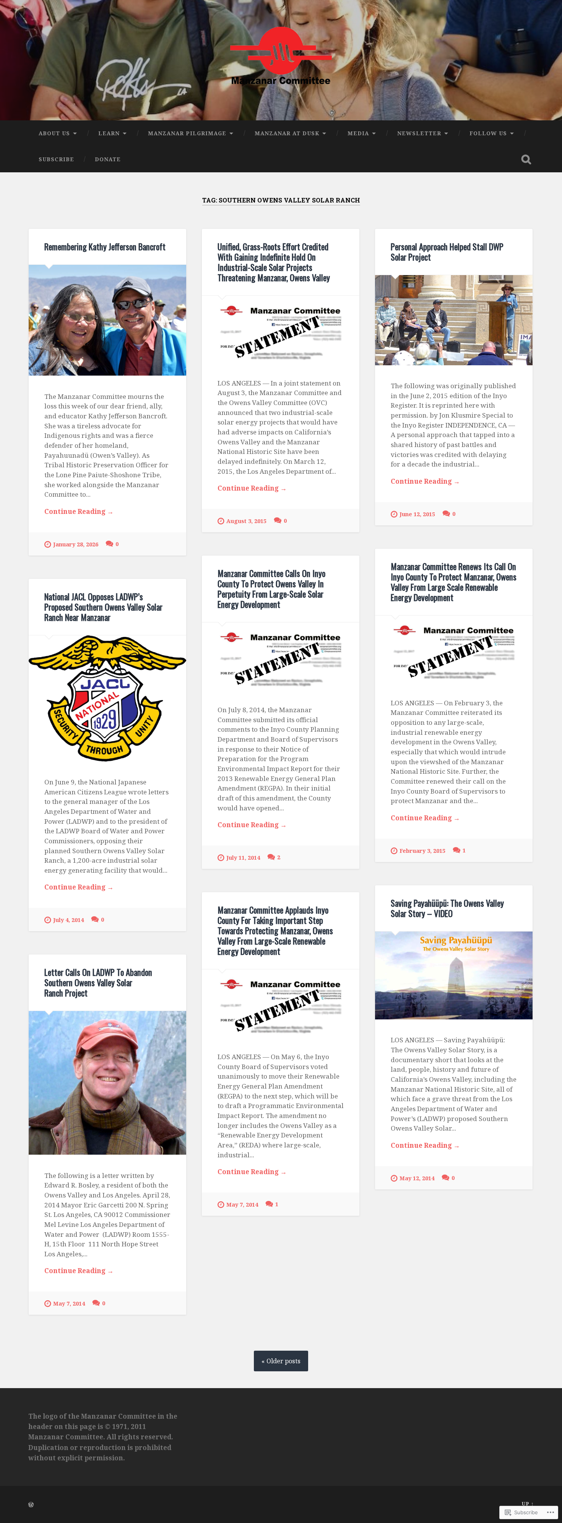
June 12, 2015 (417, 514)
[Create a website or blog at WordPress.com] (31, 1505)
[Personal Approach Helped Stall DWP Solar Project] (454, 320)
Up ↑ (528, 1503)
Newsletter (419, 133)
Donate (108, 159)
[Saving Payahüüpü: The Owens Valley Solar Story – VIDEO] (454, 975)
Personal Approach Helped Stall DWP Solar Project (447, 251)
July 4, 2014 (68, 920)
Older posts (283, 1361)
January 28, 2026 (75, 544)
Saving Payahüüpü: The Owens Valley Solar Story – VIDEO (447, 908)
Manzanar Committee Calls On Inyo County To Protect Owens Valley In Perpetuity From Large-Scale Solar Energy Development (271, 589)
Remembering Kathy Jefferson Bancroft (105, 246)
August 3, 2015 (246, 521)
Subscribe (56, 159)
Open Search (526, 159)
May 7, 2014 (242, 1204)
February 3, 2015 (422, 850)
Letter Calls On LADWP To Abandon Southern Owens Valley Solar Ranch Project (98, 982)
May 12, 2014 (417, 1178)
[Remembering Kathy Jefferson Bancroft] (107, 320)
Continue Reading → (79, 511)
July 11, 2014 (243, 857)
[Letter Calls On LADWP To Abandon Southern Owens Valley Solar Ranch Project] (107, 1083)
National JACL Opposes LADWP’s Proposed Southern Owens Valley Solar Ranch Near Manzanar (103, 607)
